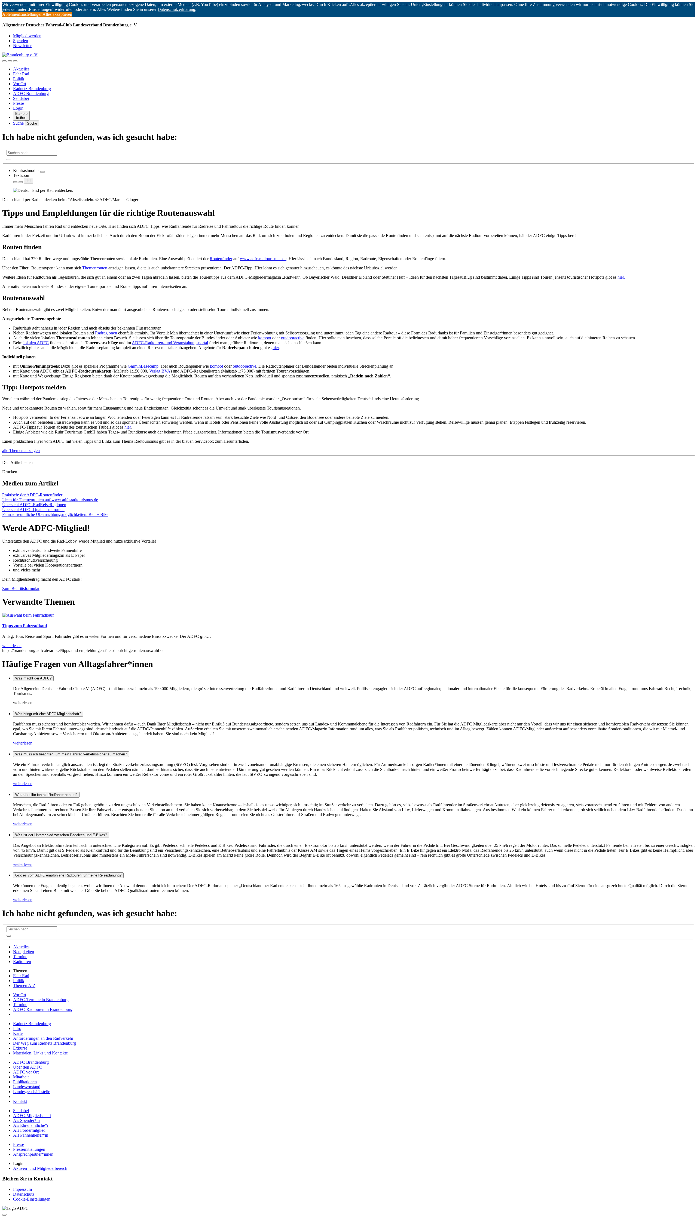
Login (18, 108)
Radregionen (106, 333)
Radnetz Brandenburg (32, 88)
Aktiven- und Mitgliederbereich (40, 1168)
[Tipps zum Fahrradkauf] (28, 615)
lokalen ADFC (36, 342)
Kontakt (20, 1101)
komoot (264, 338)
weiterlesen (22, 743)
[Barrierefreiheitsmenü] (4, 61)
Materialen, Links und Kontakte (40, 1053)
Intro (17, 1028)
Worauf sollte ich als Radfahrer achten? (46, 795)
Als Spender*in (26, 1120)
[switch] (42, 172)
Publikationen (25, 1081)
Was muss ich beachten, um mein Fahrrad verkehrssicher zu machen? (71, 754)
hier (276, 347)
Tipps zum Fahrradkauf (24, 625)
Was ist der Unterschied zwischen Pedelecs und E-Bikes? (61, 835)
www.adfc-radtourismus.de (263, 258)
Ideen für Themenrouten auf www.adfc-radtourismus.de (50, 499)
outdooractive (292, 338)
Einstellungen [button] (30, 14)
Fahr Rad (21, 74)
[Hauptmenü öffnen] (15, 61)
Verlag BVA (159, 371)
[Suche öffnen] (10, 61)
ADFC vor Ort (26, 1072)
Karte (18, 1033)
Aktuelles (21, 69)
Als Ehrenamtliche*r (30, 1125)
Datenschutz (23, 1194)
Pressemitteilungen (29, 1149)
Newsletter (22, 45)
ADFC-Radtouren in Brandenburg (42, 1009)
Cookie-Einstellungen (31, 1199)
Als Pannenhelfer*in (30, 1135)
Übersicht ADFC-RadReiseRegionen (34, 504)
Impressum (22, 1189)
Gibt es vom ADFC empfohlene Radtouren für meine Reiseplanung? (68, 875)
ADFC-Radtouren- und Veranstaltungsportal (170, 342)
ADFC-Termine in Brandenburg (41, 999)
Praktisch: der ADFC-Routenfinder (32, 495)
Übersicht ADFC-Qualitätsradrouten (33, 509)
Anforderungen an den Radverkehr (43, 1038)
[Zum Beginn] (4, 1215)
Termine (20, 956)
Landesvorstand (26, 1086)
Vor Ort (19, 83)
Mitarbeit (21, 1077)
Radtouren (22, 961)
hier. (621, 277)
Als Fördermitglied (29, 1130)
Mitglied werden (27, 35)
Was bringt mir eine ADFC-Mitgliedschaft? (48, 714)
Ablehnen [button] (10, 14)
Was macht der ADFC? (33, 678)
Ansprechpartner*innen (33, 1154)
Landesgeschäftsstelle (31, 1091)
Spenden (20, 40)
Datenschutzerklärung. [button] (177, 9)
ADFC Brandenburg (31, 93)
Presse (18, 103)
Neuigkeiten (23, 951)
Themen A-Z (24, 985)
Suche (19, 123)
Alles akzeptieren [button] (57, 14)
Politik (18, 78)
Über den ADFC (27, 1067)
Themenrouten (94, 268)
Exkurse (20, 1048)
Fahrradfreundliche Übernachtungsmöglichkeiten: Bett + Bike (55, 514)
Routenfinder (221, 258)
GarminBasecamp (143, 366)
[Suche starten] (9, 159)
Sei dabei (21, 98)
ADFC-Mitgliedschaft (32, 1115)
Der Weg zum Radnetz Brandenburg (44, 1043)
